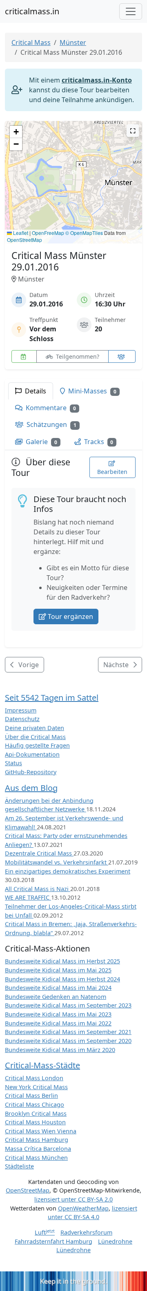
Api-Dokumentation (32, 754)
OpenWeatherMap (83, 1208)
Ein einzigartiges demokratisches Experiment (67, 871)
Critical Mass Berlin (31, 1095)
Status (13, 763)
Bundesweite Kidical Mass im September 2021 (68, 1032)
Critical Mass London (34, 1078)
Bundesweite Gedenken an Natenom (55, 997)
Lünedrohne (115, 1241)
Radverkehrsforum (86, 1232)
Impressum (20, 710)
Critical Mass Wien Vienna (40, 1131)
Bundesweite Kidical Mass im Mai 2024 (58, 988)
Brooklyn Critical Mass (36, 1113)
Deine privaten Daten (34, 728)
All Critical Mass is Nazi (37, 889)
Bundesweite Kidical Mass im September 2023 (68, 1005)
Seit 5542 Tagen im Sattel (51, 697)
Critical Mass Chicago (34, 1104)
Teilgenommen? (76, 356)
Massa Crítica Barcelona (38, 1149)
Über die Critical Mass (35, 737)
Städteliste (19, 1166)
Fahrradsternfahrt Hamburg (53, 1241)
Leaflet (20, 232)
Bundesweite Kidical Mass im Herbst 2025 (62, 961)
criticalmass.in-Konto (97, 80)
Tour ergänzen (70, 616)
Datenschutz (22, 719)
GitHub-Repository (30, 772)
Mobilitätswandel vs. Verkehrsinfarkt (56, 862)
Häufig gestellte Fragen (37, 745)
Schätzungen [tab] (50, 424)
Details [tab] (34, 390)
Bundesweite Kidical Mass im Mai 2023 (58, 1014)
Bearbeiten (112, 472)
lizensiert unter (73, 1199)
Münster (73, 42)
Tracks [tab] (98, 441)
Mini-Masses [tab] (91, 390)
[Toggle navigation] (130, 11)
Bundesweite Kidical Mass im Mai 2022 (58, 1023)
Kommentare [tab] (50, 407)
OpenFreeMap (48, 232)
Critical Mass (31, 42)
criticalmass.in (32, 11)
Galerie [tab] (40, 441)
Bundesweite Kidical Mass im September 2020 (68, 1041)
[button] (74, 174)
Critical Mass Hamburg (36, 1140)
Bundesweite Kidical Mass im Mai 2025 (58, 970)
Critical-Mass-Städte (42, 1065)
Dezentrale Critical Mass (39, 853)
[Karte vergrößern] (133, 130)
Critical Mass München (36, 1157)
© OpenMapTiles (84, 232)
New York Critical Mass (36, 1087)
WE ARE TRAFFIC (28, 897)
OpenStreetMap (24, 239)
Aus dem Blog (31, 787)
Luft (45, 1232)
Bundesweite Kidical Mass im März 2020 (60, 1050)
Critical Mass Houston (35, 1122)
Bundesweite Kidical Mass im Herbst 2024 (62, 979)
